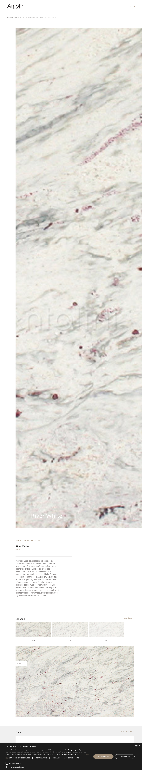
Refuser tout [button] (125, 756)
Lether (69, 640)
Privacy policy (85, 754)
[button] (48, 767)
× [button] (139, 746)
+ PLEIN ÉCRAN (127, 618)
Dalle (19, 732)
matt (106, 640)
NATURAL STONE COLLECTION (28, 540)
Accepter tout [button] (103, 756)
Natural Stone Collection (34, 17)
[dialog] (71, 756)
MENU (131, 7)
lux (33, 640)
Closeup (20, 619)
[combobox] (136, 746)
